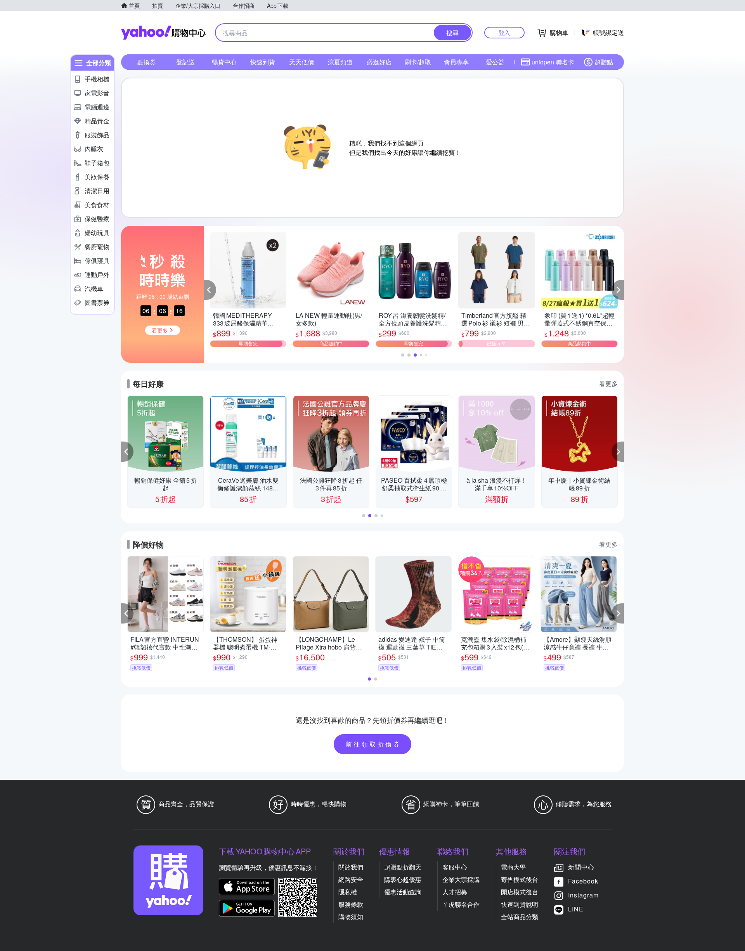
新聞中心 (581, 867)
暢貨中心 (224, 61)
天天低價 (301, 61)
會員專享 (456, 61)
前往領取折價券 (374, 744)
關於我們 (350, 867)
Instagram (583, 894)
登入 (504, 32)
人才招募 (454, 891)
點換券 (146, 61)
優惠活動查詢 (402, 891)
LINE (576, 908)
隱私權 (347, 891)
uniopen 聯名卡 (553, 61)
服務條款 (350, 904)
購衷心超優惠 (402, 879)
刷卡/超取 (418, 61)
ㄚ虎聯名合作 (461, 904)
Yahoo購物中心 (163, 32)
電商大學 (513, 867)
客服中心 (454, 867)
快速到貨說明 (519, 904)
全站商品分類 (519, 916)
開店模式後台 (519, 891)
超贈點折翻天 (402, 867)
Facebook (583, 881)
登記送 (185, 61)
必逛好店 (379, 61)
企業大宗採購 (461, 879)
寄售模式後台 (519, 879)
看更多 (608, 383)
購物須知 (350, 916)
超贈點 (603, 61)
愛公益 (495, 61)
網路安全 (350, 879)
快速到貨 (262, 61)
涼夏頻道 (340, 61)
